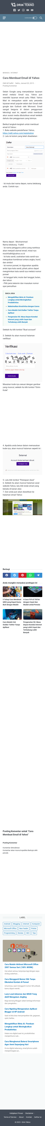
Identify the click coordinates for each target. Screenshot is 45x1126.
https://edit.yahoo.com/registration (18, 133)
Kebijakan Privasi (16, 1113)
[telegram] (38, 575)
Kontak (29, 1117)
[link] (32, 10)
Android (7, 924)
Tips (34, 933)
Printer (33, 928)
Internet (26, 924)
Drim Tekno (26, 1122)
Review (20, 933)
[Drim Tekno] (22, 5)
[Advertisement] (22, 46)
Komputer (36, 924)
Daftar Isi (37, 1117)
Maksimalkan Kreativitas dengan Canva (23, 306)
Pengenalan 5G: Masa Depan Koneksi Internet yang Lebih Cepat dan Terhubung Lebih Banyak (23, 319)
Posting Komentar (10, 86)
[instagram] (23, 10)
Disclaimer (29, 1113)
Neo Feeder (23, 928)
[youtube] (27, 10)
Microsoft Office (10, 928)
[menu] (6, 18)
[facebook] (14, 10)
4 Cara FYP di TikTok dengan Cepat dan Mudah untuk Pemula (31, 602)
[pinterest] (22, 575)
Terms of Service (10, 1117)
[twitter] (19, 10)
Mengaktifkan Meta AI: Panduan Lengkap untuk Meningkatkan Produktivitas (20, 300)
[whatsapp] (30, 575)
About (21, 1117)
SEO (28, 933)
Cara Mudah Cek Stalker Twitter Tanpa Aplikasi (11, 624)
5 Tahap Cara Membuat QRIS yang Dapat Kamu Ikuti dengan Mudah (12, 602)
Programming (9, 933)
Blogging (16, 924)
